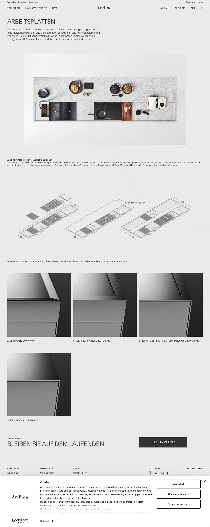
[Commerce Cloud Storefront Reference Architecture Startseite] (105, 7)
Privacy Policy (80, 473)
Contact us (12, 473)
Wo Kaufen (11, 2)
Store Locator (46, 473)
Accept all (178, 484)
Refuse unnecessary (179, 504)
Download (22, 2)
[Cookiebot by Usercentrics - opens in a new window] (19, 521)
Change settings (177, 494)
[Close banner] (205, 481)
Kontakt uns (33, 2)
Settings (44, 521)
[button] (194, 2)
